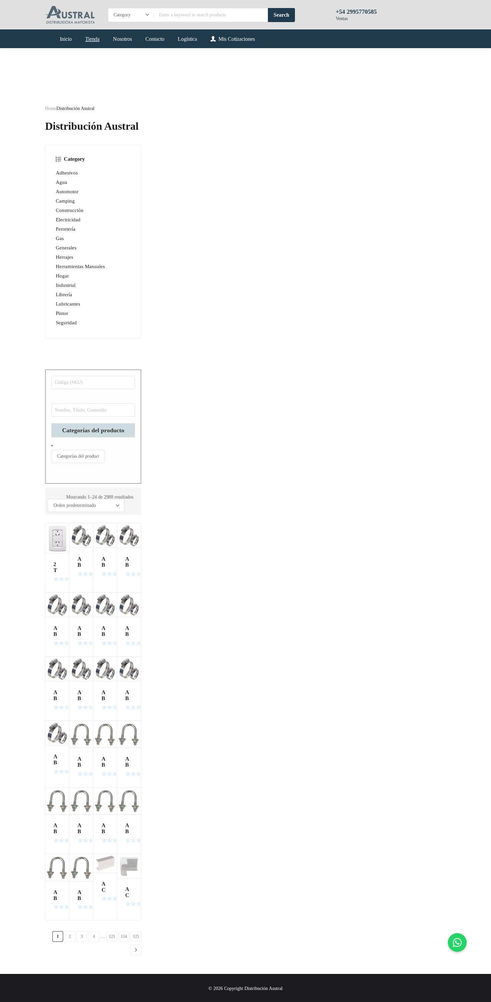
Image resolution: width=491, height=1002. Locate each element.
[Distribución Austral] (70, 14)
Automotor (67, 191)
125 (136, 936)
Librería (64, 294)
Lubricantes (68, 304)
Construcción (70, 210)
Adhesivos (67, 173)
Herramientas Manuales (80, 266)
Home (50, 108)
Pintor (62, 313)
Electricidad (68, 219)
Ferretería (65, 229)
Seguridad (66, 322)
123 (112, 936)
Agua (61, 182)
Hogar (62, 276)
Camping (65, 201)
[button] (457, 942)
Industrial (65, 285)
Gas (60, 238)
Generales (66, 247)
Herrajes (64, 257)
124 (124, 936)
